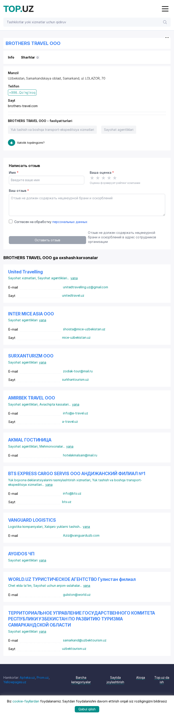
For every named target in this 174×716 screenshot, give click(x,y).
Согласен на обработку (50, 222)
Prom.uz (43, 677)
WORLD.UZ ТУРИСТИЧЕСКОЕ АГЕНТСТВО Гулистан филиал (72, 579)
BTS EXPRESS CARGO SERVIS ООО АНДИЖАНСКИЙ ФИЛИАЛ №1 (76, 473)
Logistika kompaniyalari (26, 526)
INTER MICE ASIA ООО (31, 314)
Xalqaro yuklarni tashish (63, 526)
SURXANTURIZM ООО (30, 356)
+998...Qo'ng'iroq (22, 92)
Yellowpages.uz (14, 682)
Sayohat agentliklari (118, 129)
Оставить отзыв (47, 240)
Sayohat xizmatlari (23, 278)
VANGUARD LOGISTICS (32, 520)
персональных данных (69, 222)
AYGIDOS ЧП (21, 553)
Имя (14, 172)
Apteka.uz (27, 677)
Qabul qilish (86, 709)
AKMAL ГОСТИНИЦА (29, 440)
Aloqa (140, 677)
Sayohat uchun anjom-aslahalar (57, 585)
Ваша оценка (102, 172)
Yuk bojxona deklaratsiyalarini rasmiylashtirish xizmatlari (50, 480)
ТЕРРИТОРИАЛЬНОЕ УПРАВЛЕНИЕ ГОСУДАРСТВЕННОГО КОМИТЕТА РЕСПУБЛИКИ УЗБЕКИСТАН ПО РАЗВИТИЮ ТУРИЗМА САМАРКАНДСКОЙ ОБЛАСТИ (81, 619)
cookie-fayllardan (25, 701)
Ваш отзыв (19, 190)
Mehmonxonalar (52, 446)
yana (74, 278)
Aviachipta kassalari (55, 404)
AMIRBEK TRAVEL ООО (31, 398)
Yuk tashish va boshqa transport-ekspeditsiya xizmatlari (52, 129)
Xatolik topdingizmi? (31, 142)
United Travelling (25, 272)
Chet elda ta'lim (20, 585)
